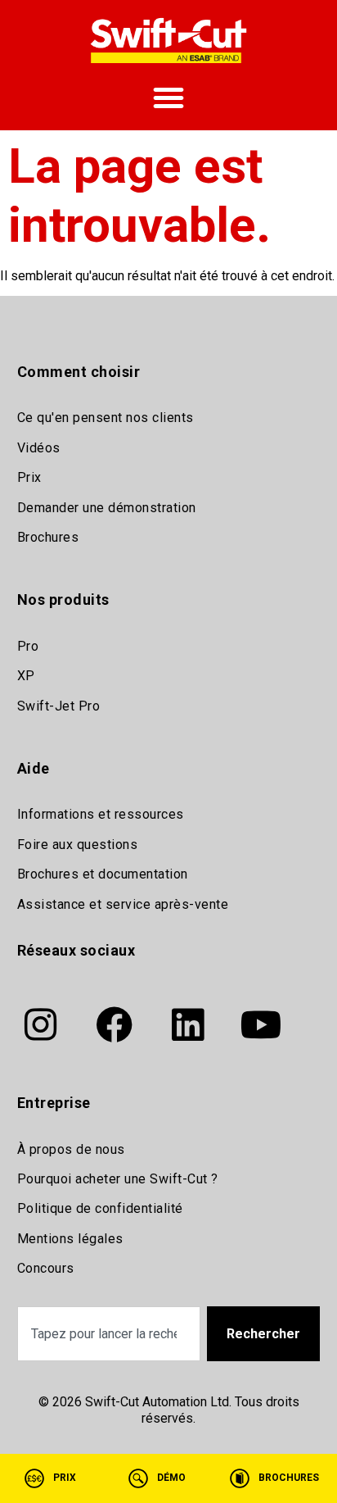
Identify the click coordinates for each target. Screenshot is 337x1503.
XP (26, 675)
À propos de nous (71, 1149)
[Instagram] (41, 1024)
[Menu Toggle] (168, 97)
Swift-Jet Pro (59, 706)
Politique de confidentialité (100, 1208)
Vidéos (39, 448)
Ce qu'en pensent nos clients (105, 417)
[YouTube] (262, 1024)
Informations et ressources (100, 814)
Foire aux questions (77, 844)
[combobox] (109, 1333)
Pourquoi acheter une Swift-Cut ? (117, 1179)
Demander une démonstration (106, 507)
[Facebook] (114, 1024)
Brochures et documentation (102, 874)
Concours (45, 1268)
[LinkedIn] (188, 1024)
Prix (29, 477)
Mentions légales (70, 1238)
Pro (28, 646)
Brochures (48, 537)
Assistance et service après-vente (123, 904)
